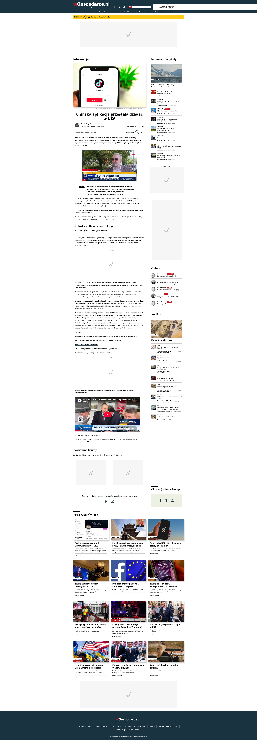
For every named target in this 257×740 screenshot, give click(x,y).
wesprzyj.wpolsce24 (82, 442)
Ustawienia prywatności (140, 736)
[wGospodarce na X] (119, 7)
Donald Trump (91, 455)
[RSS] (124, 7)
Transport (102, 12)
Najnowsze (76, 12)
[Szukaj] (130, 7)
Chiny (83, 455)
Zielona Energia (163, 12)
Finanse (84, 12)
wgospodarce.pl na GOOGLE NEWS (95, 336)
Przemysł (141, 12)
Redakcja (138, 730)
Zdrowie (148, 12)
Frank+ (155, 12)
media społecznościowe (105, 455)
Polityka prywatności (127, 736)
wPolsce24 (109, 439)
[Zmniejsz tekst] (142, 132)
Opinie (171, 12)
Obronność (115, 12)
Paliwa (108, 12)
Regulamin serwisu (115, 736)
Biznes (90, 12)
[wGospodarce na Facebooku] (115, 7)
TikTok (116, 455)
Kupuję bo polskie (125, 12)
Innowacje (134, 12)
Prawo (95, 12)
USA (121, 455)
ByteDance (76, 455)
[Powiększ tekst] (137, 132)
